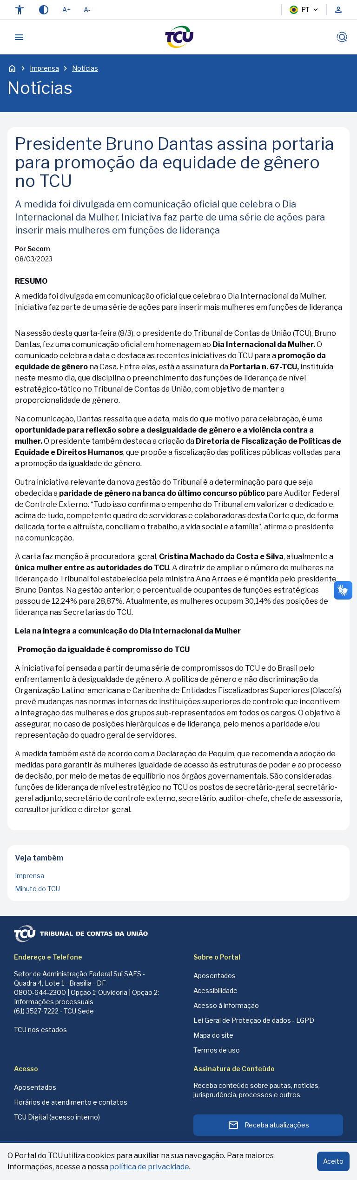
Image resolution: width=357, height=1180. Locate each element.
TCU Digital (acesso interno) (57, 1117)
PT (305, 9)
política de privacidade (149, 1166)
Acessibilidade (215, 990)
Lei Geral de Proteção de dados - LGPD (253, 1020)
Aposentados (214, 976)
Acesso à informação (226, 1005)
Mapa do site (213, 1035)
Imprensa (44, 68)
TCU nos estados (40, 1029)
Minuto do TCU (37, 889)
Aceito (333, 1161)
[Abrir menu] (19, 37)
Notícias (85, 68)
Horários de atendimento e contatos (70, 1102)
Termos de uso (216, 1050)
